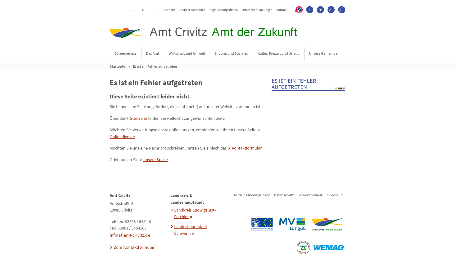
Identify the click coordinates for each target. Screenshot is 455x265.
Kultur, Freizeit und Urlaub (279, 53)
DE (131, 10)
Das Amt (152, 53)
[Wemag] (328, 247)
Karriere (169, 10)
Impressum (335, 195)
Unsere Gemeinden (324, 53)
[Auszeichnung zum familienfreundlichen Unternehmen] (303, 247)
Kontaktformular (246, 148)
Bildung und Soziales (231, 53)
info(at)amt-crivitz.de (130, 235)
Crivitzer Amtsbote (192, 10)
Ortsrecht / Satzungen (257, 10)
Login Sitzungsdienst (223, 10)
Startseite (117, 66)
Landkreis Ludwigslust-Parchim (195, 213)
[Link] (327, 224)
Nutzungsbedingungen (252, 195)
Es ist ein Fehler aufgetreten (155, 66)
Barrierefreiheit (309, 195)
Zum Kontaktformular (134, 247)
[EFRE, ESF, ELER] (262, 224)
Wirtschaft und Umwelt (187, 53)
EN (142, 10)
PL (153, 10)
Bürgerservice (125, 53)
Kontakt (282, 10)
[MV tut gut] (292, 224)
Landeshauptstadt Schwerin (190, 230)
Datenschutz (284, 195)
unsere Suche (155, 159)
